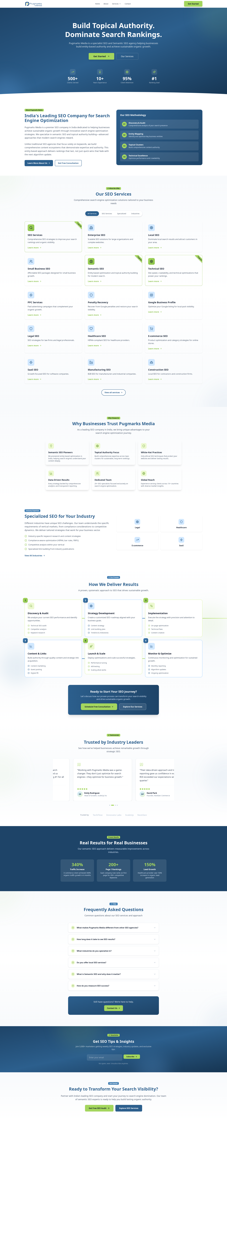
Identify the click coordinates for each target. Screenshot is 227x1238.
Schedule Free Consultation (98, 706)
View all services (112, 392)
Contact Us (112, 1008)
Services (115, 4)
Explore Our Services (132, 706)
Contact (128, 4)
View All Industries (33, 555)
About (106, 4)
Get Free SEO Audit (97, 1108)
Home (97, 4)
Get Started (193, 3)
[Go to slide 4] (117, 805)
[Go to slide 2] (111, 805)
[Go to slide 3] (114, 805)
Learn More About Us (37, 163)
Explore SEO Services (128, 1108)
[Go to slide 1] (109, 805)
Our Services (127, 56)
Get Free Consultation (68, 163)
